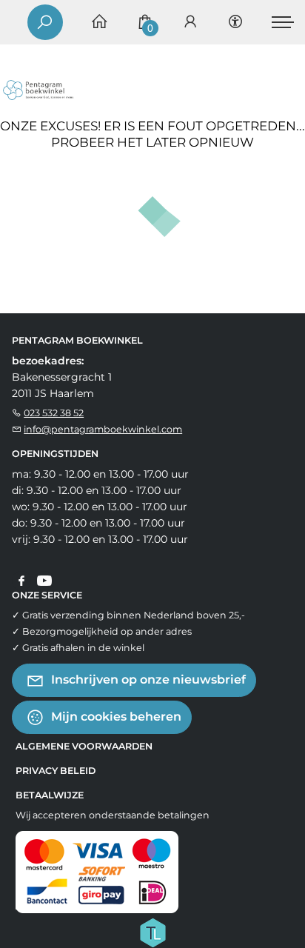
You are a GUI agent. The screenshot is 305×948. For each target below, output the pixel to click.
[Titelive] (152, 931)
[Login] (190, 23)
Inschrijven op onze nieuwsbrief (147, 679)
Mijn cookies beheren (114, 717)
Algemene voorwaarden (84, 746)
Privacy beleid (55, 770)
